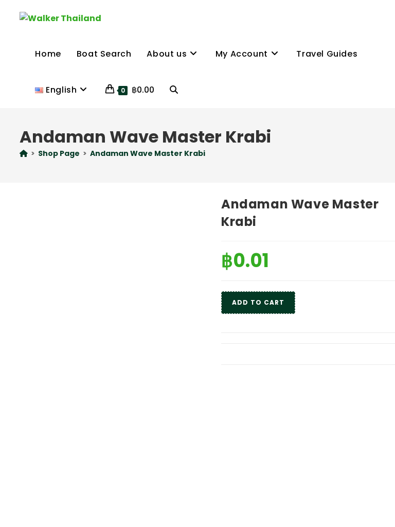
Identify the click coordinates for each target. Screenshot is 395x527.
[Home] (24, 153)
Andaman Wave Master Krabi (147, 153)
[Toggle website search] (174, 90)
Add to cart (258, 302)
